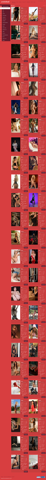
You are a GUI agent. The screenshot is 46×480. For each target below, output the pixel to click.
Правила (2, 476)
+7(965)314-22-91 (23, 101)
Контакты (13, 476)
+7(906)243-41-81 (23, 64)
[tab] (12, 5)
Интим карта (14, 2)
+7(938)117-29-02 (41, 307)
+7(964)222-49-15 (23, 213)
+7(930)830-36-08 (23, 363)
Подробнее (25, 23)
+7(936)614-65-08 (41, 8)
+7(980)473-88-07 (23, 139)
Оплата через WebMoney (7, 476)
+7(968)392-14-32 (23, 8)
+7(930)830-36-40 (41, 419)
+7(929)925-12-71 (23, 269)
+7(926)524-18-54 (23, 251)
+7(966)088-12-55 (41, 401)
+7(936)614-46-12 (23, 288)
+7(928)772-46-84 (41, 344)
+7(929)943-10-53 (41, 269)
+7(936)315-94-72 (41, 251)
